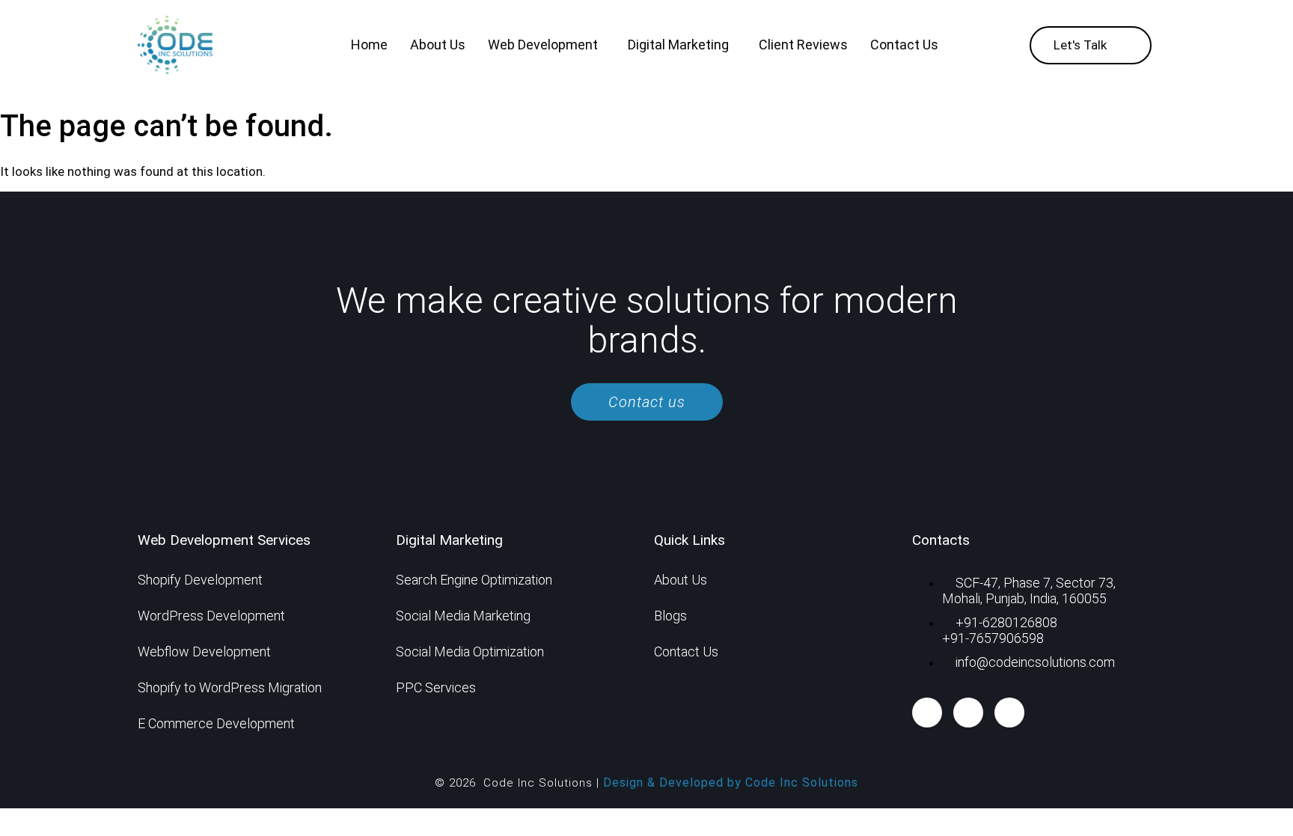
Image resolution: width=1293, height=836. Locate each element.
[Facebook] (927, 712)
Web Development (543, 44)
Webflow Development (204, 651)
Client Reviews (803, 44)
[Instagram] (1009, 712)
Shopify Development (200, 580)
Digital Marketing (678, 44)
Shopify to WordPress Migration (230, 687)
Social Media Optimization (470, 651)
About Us (437, 44)
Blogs (670, 615)
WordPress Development (211, 615)
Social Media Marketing (463, 615)
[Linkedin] (968, 712)
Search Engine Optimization (474, 580)
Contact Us (904, 44)
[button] (547, 45)
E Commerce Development (216, 723)
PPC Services (436, 687)
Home (369, 44)
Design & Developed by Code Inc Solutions (730, 782)
